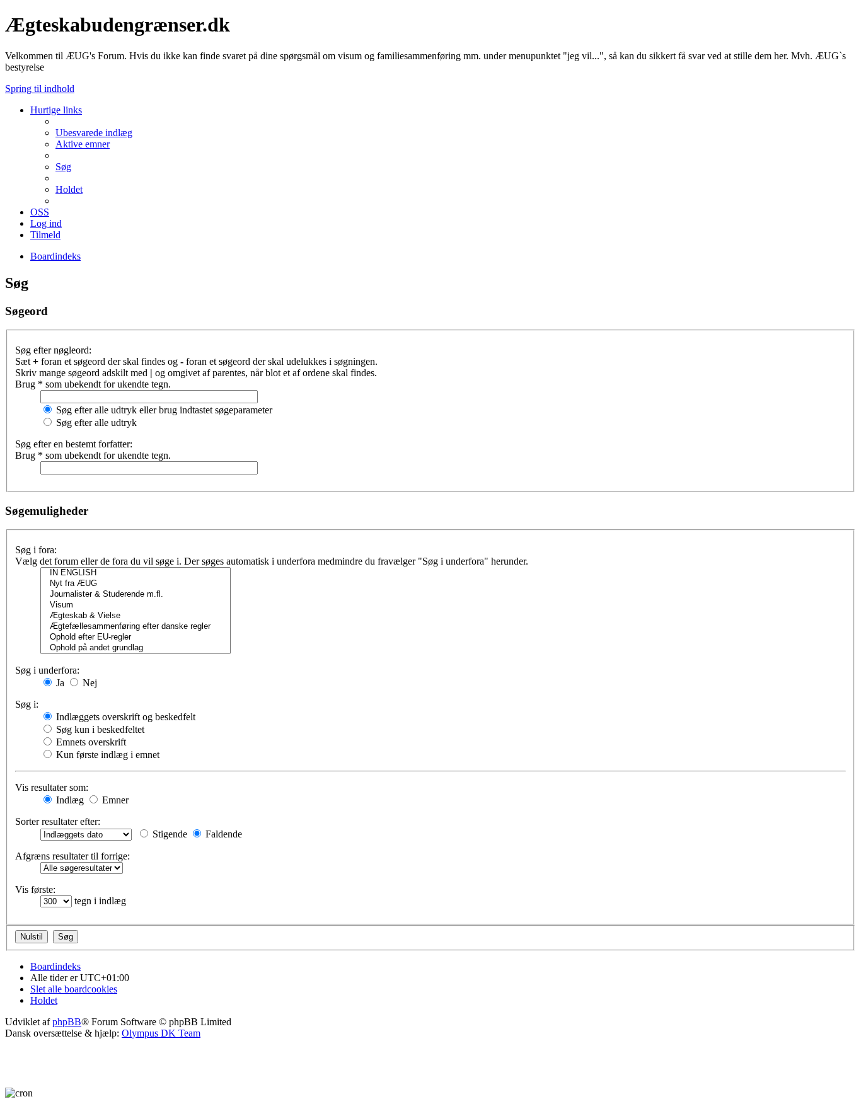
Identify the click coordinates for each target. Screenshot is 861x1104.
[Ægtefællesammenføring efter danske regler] (135, 626)
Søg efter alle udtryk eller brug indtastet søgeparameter (163, 410)
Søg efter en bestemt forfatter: (73, 444)
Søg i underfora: (47, 670)
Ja (59, 682)
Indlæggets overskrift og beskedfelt (124, 716)
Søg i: (26, 704)
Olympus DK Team (161, 1033)
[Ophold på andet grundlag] (135, 648)
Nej (88, 682)
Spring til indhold (39, 88)
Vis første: (35, 889)
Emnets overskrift (90, 742)
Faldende (222, 834)
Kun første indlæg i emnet (106, 754)
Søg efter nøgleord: (53, 350)
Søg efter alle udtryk (95, 422)
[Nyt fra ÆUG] (135, 583)
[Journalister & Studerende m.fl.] (135, 594)
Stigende (168, 834)
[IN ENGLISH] (135, 573)
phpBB (66, 1021)
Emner (114, 800)
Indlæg (69, 800)
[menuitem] (93, 132)
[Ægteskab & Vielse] (135, 616)
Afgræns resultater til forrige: (72, 856)
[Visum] (135, 605)
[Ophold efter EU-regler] (135, 637)
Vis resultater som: (51, 787)
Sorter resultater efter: (57, 821)
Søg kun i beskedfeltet (99, 729)
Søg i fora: (36, 549)
